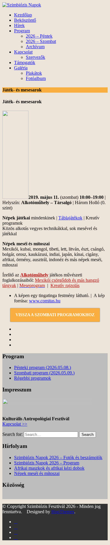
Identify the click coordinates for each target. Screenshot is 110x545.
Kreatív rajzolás (64, 285)
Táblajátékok (70, 217)
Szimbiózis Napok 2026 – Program (46, 462)
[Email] (16, 537)
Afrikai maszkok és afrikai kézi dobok (49, 468)
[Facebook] (16, 521)
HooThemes (62, 511)
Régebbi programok (32, 378)
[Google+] (16, 526)
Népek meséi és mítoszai (37, 473)
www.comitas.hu (44, 300)
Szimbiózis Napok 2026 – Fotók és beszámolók (58, 457)
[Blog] (16, 532)
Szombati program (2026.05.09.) (44, 372)
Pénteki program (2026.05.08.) (42, 367)
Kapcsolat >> (14, 423)
